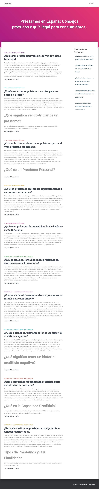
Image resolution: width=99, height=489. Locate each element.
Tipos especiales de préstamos (14, 52)
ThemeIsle (91, 484)
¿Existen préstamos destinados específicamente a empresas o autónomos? (85, 94)
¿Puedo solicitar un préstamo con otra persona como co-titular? (84, 69)
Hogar (91, 3)
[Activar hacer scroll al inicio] (95, 485)
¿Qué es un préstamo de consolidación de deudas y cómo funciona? (83, 106)
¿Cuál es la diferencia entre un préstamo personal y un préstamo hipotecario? (84, 81)
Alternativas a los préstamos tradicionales (18, 256)
